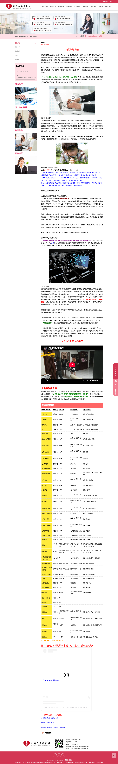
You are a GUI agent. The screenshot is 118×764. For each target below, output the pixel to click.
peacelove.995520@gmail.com (81, 746)
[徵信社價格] (26, 94)
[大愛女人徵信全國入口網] (18, 6)
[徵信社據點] (26, 140)
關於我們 (45, 6)
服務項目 (53, 6)
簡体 (111, 1)
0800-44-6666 (23, 71)
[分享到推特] (59, 755)
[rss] (63, 755)
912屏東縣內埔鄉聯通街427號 (79, 748)
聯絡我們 (105, 1)
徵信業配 (17, 59)
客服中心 (115, 372)
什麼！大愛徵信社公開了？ (49, 722)
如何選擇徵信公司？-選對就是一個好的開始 (53, 727)
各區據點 (93, 6)
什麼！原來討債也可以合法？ (49, 718)
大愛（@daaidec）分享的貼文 (53, 707)
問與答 (101, 6)
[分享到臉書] (55, 755)
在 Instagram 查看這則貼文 (51, 680)
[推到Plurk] (43, 733)
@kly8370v (75, 744)
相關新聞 (61, 6)
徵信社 (17, 55)
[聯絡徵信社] (26, 163)
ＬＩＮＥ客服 (115, 389)
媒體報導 (69, 6)
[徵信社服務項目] (26, 117)
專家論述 (85, 6)
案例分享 (77, 6)
